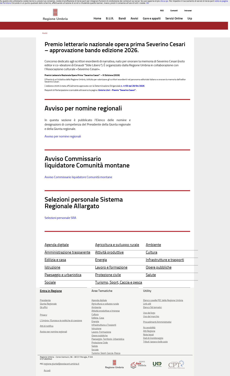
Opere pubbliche (158, 267)
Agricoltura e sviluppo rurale (117, 245)
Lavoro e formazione (111, 267)
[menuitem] (97, 18)
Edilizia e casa (55, 260)
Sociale (50, 282)
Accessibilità (149, 327)
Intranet (188, 10)
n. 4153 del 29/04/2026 (132, 86)
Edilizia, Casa (98, 317)
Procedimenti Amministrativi (157, 322)
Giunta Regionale (48, 303)
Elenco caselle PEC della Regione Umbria (163, 300)
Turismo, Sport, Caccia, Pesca (106, 353)
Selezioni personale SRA (60, 218)
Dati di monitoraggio (153, 338)
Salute (151, 275)
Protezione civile (108, 275)
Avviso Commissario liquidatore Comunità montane (78, 177)
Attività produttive (109, 252)
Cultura (151, 252)
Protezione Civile (100, 342)
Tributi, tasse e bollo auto (155, 341)
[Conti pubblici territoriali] (176, 364)
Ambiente (153, 245)
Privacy (43, 314)
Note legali (148, 334)
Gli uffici (44, 307)
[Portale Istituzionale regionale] (114, 364)
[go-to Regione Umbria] (55, 10)
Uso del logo (149, 312)
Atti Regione (149, 331)
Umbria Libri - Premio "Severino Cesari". (117, 90)
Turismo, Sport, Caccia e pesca (118, 282)
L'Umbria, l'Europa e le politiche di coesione (61, 320)
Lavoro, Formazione (101, 332)
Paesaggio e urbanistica (63, 275)
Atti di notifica (46, 326)
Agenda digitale (57, 245)
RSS (162, 10)
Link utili (147, 303)
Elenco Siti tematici (152, 307)
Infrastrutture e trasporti (165, 260)
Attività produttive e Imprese (106, 310)
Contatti (174, 10)
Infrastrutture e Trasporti (104, 325)
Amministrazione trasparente (67, 252)
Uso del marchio (151, 316)
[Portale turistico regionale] (157, 364)
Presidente (45, 300)
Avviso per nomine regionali (63, 136)
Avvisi (44, 33)
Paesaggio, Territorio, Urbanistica (108, 339)
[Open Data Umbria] (138, 364)
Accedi (47, 370)
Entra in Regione (51, 291)
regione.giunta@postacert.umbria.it (61, 363)
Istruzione (52, 267)
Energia (101, 260)
